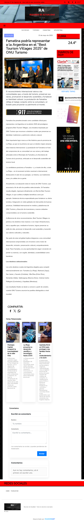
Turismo (36, 30)
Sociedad (25, 30)
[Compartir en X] (14, 311)
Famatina (46, 30)
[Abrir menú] (4, 25)
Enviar (42, 454)
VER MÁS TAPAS (68, 91)
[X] (68, 2)
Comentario (15, 429)
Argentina (58, 30)
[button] (65, 2)
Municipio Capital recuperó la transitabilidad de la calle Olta (12, 350)
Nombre (13, 420)
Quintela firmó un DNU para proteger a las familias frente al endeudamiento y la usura (44, 351)
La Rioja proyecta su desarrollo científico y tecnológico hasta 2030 (27, 350)
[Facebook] (72, 2)
